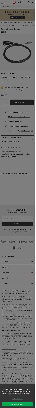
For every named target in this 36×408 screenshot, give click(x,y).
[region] (17, 396)
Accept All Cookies (17, 404)
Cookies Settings (17, 399)
